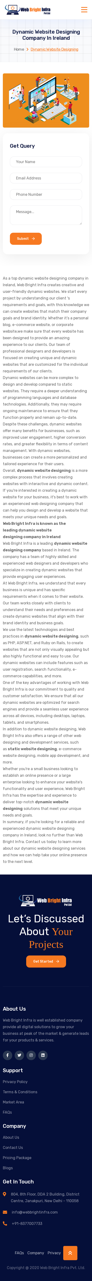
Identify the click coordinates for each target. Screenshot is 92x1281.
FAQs (7, 1112)
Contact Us (13, 1147)
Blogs (8, 1168)
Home (19, 49)
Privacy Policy (15, 1082)
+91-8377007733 (27, 1223)
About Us (11, 1137)
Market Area (13, 1102)
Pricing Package (17, 1158)
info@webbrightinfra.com (35, 1212)
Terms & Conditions (20, 1092)
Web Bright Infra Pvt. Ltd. (62, 1266)
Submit (23, 239)
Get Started (43, 962)
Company (35, 1253)
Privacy (54, 1253)
